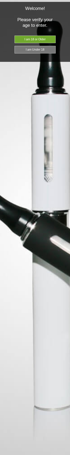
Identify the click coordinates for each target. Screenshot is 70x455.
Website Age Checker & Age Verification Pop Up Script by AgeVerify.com (65, 454)
